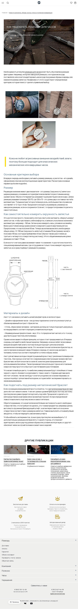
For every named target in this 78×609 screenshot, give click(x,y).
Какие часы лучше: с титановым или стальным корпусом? (36, 461)
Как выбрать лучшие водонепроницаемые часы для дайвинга (60, 461)
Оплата (4, 549)
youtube (32, 603)
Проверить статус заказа (11, 558)
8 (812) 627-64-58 (57, 589)
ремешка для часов (33, 72)
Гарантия (5, 552)
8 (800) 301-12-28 (20, 589)
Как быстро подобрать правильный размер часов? (13, 460)
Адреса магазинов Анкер (57, 594)
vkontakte (26, 603)
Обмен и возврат (8, 555)
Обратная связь (8, 561)
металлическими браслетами (61, 389)
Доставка (5, 546)
